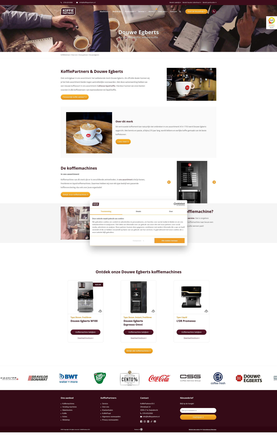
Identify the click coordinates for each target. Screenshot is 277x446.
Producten (129, 11)
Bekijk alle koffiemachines (138, 351)
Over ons (162, 11)
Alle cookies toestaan (169, 240)
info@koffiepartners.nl (87, 2)
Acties (151, 11)
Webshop (116, 11)
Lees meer (122, 142)
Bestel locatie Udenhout (191, 2)
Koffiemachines (68, 404)
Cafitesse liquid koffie (106, 86)
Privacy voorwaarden (110, 420)
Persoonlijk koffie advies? (74, 97)
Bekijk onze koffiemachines (75, 195)
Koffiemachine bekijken (86, 332)
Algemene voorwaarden (111, 417)
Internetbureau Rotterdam (209, 429)
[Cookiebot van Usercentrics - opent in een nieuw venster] (175, 204)
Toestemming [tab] (106, 211)
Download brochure (85, 338)
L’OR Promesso (186, 321)
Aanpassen (137, 240)
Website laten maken (194, 429)
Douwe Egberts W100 (84, 321)
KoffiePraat (106, 413)
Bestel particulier (209, 2)
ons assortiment (126, 179)
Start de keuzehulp (196, 11)
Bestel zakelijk (175, 2)
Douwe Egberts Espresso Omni (133, 322)
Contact (173, 11)
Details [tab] (138, 211)
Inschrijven (198, 417)
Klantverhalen (107, 410)
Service (141, 11)
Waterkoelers (67, 410)
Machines (104, 11)
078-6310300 (68, 2)
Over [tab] (171, 211)
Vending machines (69, 407)
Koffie (64, 413)
